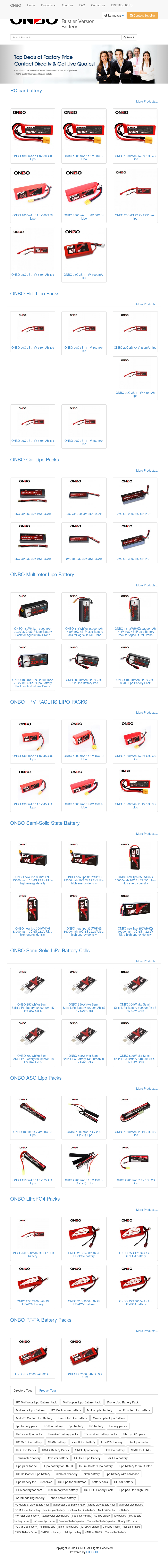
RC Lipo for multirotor (72, 1482)
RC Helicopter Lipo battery (33, 1474)
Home (31, 5)
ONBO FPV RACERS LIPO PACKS (48, 701)
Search (130, 37)
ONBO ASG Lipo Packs (36, 1077)
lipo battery (76, 1426)
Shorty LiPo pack (134, 1434)
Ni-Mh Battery (57, 1442)
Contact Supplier (144, 15)
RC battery (96, 1426)
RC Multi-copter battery (66, 1410)
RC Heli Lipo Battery (87, 1458)
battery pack (100, 1482)
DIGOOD (92, 1552)
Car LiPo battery (117, 1458)
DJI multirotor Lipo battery (96, 1466)
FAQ (82, 5)
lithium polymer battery (63, 1490)
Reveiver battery (57, 1458)
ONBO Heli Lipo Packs (34, 293)
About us (67, 5)
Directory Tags (23, 1390)
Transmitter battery (28, 1458)
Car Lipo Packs (138, 1442)
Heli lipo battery (115, 1450)
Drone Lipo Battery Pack (122, 1402)
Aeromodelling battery (30, 1498)
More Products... (147, 101)
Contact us (98, 5)
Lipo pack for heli (27, 1466)
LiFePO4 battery (112, 1442)
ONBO (15, 5)
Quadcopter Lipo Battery (109, 1418)
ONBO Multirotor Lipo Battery (42, 574)
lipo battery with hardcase (122, 1474)
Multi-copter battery (99, 1410)
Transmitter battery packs (100, 1434)
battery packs (118, 1426)
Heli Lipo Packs (26, 1450)
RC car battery (26, 90)
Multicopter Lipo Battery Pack (82, 1402)
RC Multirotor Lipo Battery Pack (36, 1402)
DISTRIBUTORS (121, 5)
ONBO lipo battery (87, 1450)
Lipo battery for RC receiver (34, 1482)
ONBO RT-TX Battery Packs (41, 1319)
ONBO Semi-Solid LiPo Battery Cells (50, 950)
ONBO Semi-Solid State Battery (45, 822)
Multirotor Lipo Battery (30, 1410)
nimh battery (92, 1474)
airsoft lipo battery (83, 1442)
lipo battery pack (26, 1426)
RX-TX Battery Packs (55, 1450)
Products (47, 5)
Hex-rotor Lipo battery (72, 1418)
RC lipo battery (53, 1426)
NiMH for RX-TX (141, 1450)
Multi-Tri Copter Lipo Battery (34, 1418)
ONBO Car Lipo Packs (34, 459)
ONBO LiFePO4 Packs (35, 1198)
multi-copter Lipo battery (134, 1410)
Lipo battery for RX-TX (58, 1466)
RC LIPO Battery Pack (98, 1490)
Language (114, 15)
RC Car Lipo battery (29, 1442)
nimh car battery (66, 1474)
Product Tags (48, 1390)
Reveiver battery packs (63, 1434)
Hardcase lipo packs (29, 1434)
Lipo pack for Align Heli (134, 1490)
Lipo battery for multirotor (135, 1466)
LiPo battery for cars (29, 1490)
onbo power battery (63, 1498)
